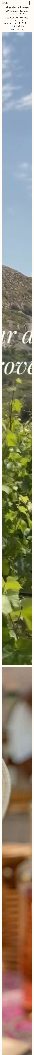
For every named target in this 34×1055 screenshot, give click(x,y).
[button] (31, 3)
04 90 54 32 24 (10, 23)
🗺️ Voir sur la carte (17, 29)
